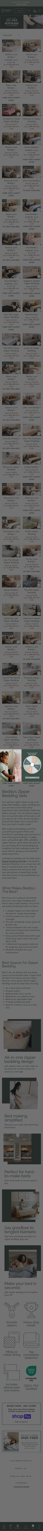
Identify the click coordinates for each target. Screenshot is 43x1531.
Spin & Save (32, 777)
